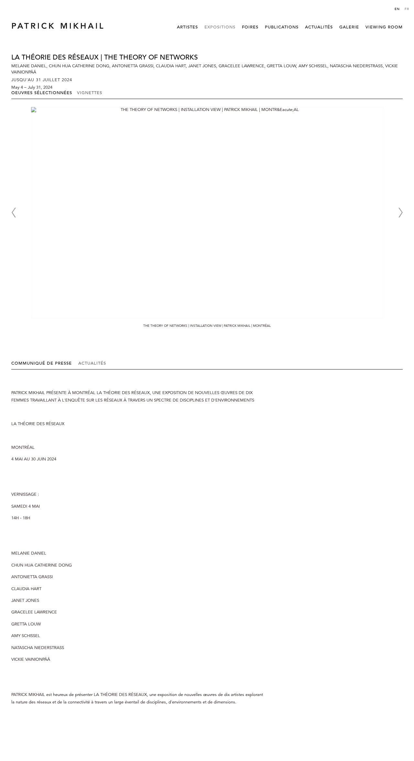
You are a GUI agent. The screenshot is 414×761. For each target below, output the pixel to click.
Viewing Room (384, 27)
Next (400, 212)
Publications (282, 27)
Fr (407, 9)
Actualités (319, 27)
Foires (250, 27)
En (397, 9)
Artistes (187, 27)
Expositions (219, 27)
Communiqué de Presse (41, 363)
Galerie (349, 27)
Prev (13, 212)
